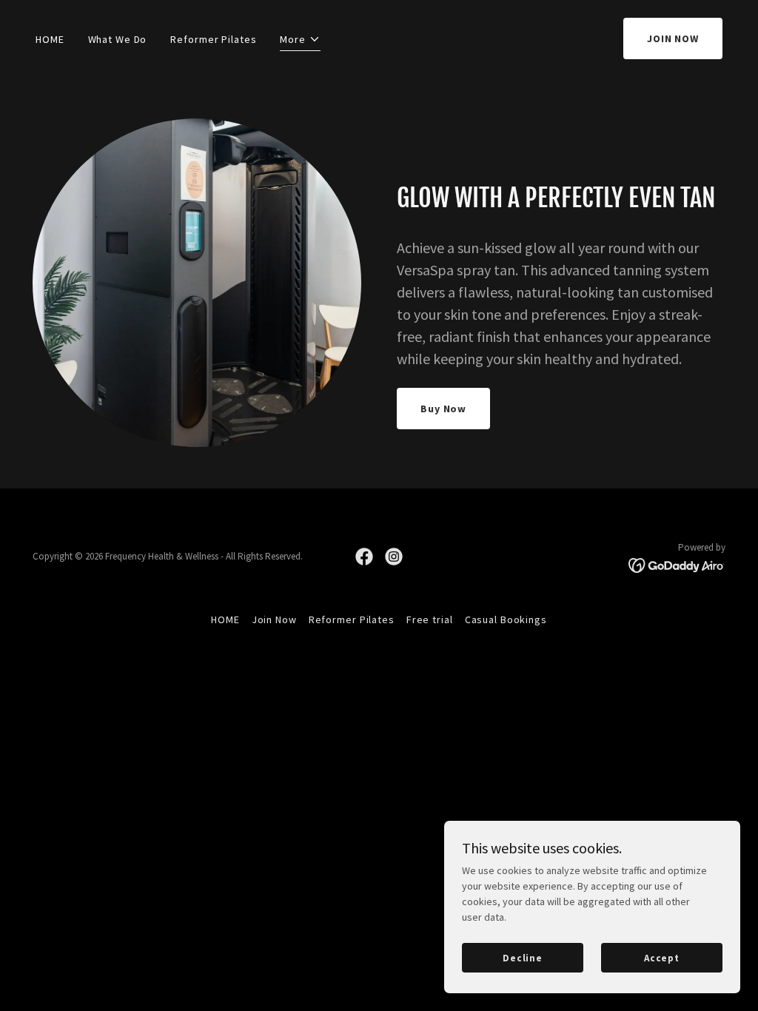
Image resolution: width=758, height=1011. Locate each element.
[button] (300, 41)
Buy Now (443, 408)
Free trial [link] (429, 619)
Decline (523, 958)
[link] (364, 556)
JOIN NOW (673, 38)
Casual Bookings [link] (506, 619)
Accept (662, 958)
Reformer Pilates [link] (213, 39)
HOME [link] (50, 39)
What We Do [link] (117, 39)
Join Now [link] (274, 619)
